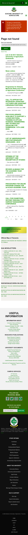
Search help (4, 51)
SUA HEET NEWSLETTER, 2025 (12, 254)
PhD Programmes (14, 455)
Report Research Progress (13, 337)
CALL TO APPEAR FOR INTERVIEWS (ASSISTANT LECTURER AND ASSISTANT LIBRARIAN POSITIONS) (16, 102)
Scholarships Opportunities (14, 460)
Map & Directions (14, 480)
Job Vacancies (14, 482)
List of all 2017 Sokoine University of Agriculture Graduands (14, 56)
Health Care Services (14, 380)
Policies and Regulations (14, 351)
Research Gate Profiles (13, 342)
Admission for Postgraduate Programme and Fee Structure (14, 363)
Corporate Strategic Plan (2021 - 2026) (14, 326)
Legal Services (14, 375)
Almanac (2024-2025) (14, 357)
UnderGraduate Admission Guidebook (14, 360)
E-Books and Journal (14, 340)
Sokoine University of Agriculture (14, 14)
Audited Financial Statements (14, 350)
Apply (14, 527)
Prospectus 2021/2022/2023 (14, 356)
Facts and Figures (14, 324)
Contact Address (14, 477)
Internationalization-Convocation (14, 230)
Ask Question (14, 504)
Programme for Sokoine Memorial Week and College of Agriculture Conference (16, 88)
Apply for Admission (14, 458)
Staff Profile (14, 474)
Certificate (14, 441)
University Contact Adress (14, 329)
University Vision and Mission (14, 323)
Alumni (14, 485)
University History (14, 469)
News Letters (10, 71)
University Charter (14, 354)
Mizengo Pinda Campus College (14, 488)
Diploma (14, 444)
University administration (14, 471)
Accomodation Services (14, 378)
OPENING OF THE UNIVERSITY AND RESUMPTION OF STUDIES (15, 158)
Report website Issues (14, 502)
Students (14, 520)
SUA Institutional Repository (14, 339)
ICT (14, 525)
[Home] (14, 9)
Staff (14, 522)
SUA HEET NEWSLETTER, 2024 (12, 262)
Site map (14, 496)
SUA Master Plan (14, 327)
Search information (14, 499)
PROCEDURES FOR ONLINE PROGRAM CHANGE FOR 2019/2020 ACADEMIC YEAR (16, 185)
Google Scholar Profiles (13, 343)
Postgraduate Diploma (14, 450)
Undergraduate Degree (14, 447)
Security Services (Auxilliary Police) (14, 381)
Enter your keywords (6, 42)
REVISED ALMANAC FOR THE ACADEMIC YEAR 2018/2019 (15, 171)
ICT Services (14, 373)
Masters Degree (14, 452)
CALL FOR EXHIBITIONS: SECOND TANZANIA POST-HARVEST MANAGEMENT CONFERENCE (15, 201)
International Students (14, 330)
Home (14, 518)
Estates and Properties (14, 377)
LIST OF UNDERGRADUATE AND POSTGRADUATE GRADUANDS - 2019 (15, 140)
